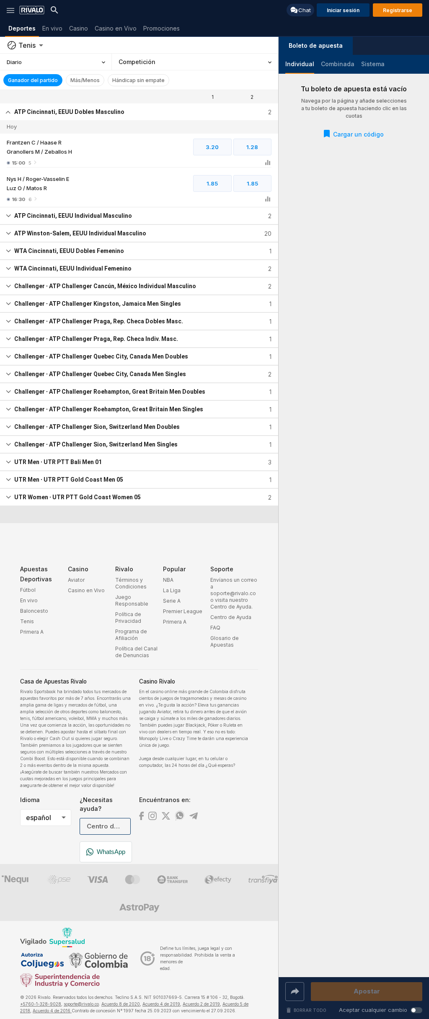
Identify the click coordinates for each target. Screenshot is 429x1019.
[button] (316, 46)
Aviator (76, 580)
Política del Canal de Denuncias (136, 651)
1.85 (212, 183)
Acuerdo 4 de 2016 (52, 1010)
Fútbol (28, 590)
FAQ (215, 627)
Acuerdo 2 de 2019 (201, 1003)
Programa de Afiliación (131, 634)
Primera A (32, 632)
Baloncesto (34, 611)
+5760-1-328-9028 (40, 1003)
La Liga (172, 590)
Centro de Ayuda (230, 617)
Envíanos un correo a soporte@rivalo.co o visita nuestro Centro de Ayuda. (233, 593)
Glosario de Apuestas (224, 641)
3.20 (212, 147)
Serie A (172, 601)
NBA (168, 580)
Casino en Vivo (86, 590)
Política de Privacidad (128, 617)
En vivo (29, 600)
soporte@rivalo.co (81, 1003)
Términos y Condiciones (131, 583)
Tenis (27, 621)
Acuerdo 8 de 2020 (120, 1003)
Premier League (182, 611)
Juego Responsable (131, 600)
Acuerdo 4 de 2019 (161, 1003)
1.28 (252, 147)
